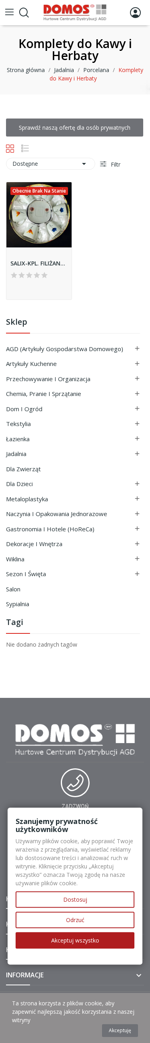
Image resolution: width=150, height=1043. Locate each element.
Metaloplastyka (27, 499)
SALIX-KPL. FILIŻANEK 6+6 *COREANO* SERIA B (39, 263)
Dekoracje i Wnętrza (34, 544)
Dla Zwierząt (23, 469)
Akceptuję (120, 1030)
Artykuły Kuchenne (31, 364)
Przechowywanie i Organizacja (48, 379)
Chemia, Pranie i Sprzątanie (43, 394)
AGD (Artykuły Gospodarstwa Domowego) (64, 349)
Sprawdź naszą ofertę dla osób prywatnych (74, 127)
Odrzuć (75, 920)
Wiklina (15, 559)
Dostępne (50, 164)
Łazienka (18, 439)
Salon (13, 589)
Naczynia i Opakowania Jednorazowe (56, 514)
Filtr (114, 164)
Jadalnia (16, 454)
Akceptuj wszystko (75, 940)
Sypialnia (17, 604)
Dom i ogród (24, 409)
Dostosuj (75, 899)
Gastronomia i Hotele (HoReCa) (50, 529)
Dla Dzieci (19, 484)
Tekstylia (18, 424)
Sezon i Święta (26, 574)
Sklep (16, 322)
